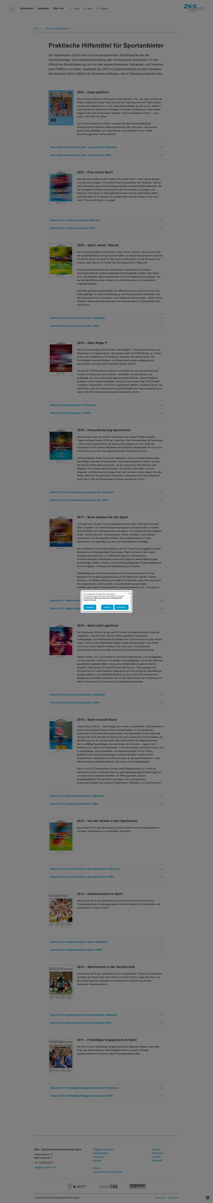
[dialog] (106, 601)
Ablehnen (107, 607)
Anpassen (90, 607)
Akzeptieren (121, 607)
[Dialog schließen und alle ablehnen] (129, 593)
